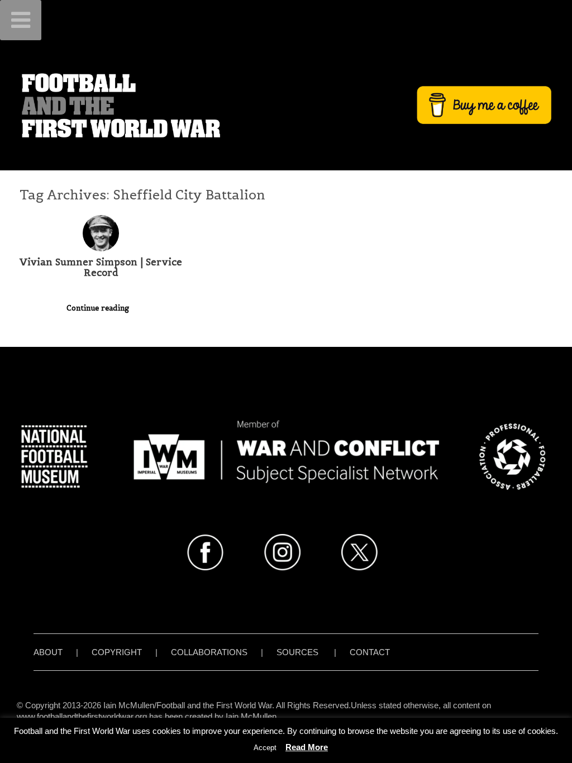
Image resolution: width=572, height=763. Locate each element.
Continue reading (98, 308)
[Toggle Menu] (20, 20)
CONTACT (370, 652)
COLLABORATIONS (209, 652)
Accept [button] (265, 747)
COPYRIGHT (117, 652)
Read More (306, 747)
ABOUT (48, 652)
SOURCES (297, 652)
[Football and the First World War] (286, 105)
